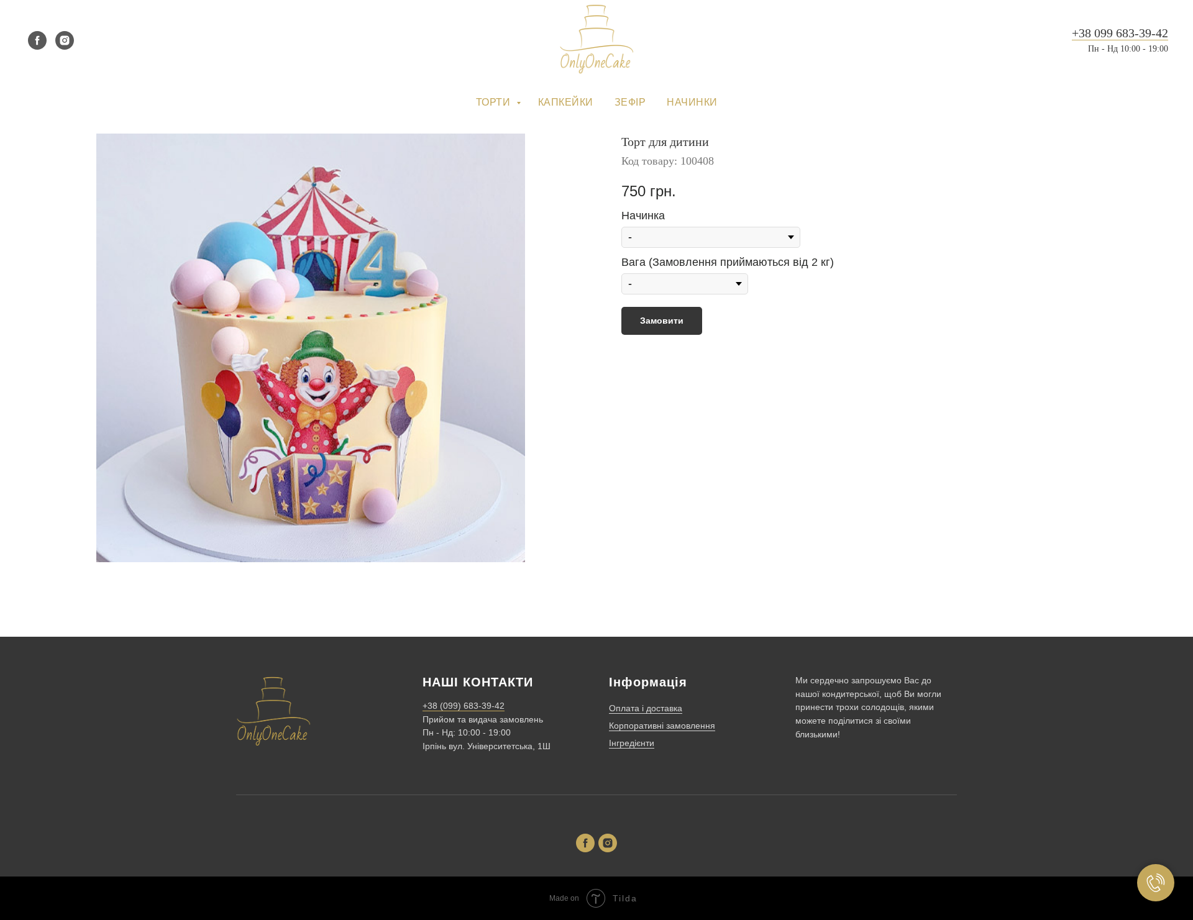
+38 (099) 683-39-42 (464, 706)
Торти (494, 102)
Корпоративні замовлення (662, 726)
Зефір (630, 102)
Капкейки (565, 102)
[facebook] (37, 40)
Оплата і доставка (645, 708)
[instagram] (64, 40)
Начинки (692, 102)
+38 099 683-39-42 (1120, 33)
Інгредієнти (631, 743)
